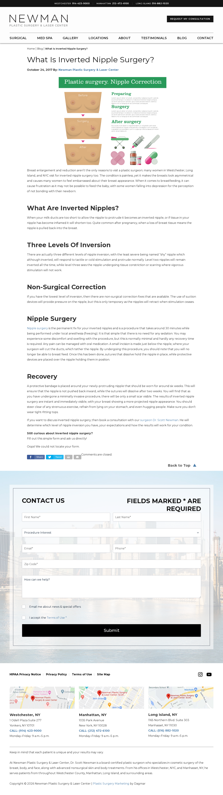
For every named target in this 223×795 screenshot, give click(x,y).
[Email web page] (77, 457)
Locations (98, 38)
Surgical (18, 38)
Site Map (103, 674)
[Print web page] (68, 457)
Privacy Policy (56, 674)
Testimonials (154, 38)
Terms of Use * (57, 617)
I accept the (48, 617)
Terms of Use (82, 674)
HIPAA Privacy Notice (25, 674)
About (124, 38)
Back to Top (179, 465)
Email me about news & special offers (55, 606)
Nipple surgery (37, 328)
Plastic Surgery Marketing (111, 783)
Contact (205, 38)
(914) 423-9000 (30, 730)
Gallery (70, 38)
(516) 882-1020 (168, 730)
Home (31, 48)
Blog (182, 38)
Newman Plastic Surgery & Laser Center (89, 69)
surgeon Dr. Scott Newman (159, 420)
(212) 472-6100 (99, 730)
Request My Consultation (190, 18)
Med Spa (44, 38)
